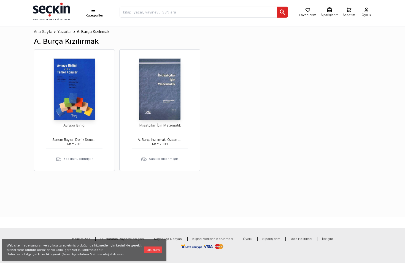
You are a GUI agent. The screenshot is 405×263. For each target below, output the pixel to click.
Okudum (153, 250)
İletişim (327, 239)
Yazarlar (64, 31)
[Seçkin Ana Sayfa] (51, 11)
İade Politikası (301, 239)
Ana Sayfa (43, 31)
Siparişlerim (271, 239)
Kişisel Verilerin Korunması (212, 239)
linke (41, 254)
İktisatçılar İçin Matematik (160, 125)
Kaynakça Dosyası (168, 239)
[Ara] (282, 12)
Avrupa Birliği (74, 125)
